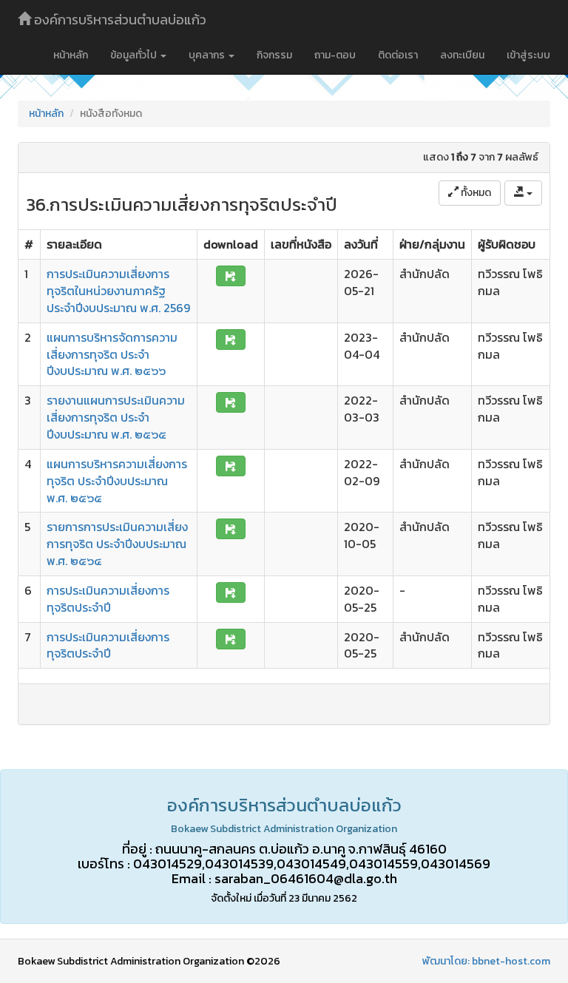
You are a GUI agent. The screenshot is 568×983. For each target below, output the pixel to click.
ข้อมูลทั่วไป (134, 55)
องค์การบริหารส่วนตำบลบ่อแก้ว (118, 20)
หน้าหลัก (70, 55)
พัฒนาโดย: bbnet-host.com (486, 961)
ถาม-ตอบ (335, 55)
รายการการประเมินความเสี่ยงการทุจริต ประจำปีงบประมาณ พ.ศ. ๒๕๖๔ (117, 544)
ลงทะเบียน (462, 55)
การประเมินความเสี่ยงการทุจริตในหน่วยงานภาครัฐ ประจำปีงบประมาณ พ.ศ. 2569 (118, 291)
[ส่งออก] (523, 193)
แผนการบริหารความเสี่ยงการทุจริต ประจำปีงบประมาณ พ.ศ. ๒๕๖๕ (117, 481)
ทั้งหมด (475, 192)
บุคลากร (208, 55)
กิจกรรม (274, 55)
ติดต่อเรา (398, 55)
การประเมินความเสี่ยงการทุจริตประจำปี (108, 598)
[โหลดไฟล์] (231, 276)
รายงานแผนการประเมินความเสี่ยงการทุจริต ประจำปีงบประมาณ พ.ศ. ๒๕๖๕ (116, 417)
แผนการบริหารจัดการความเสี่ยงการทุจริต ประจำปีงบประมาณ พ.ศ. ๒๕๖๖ (112, 354)
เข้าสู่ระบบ (528, 55)
